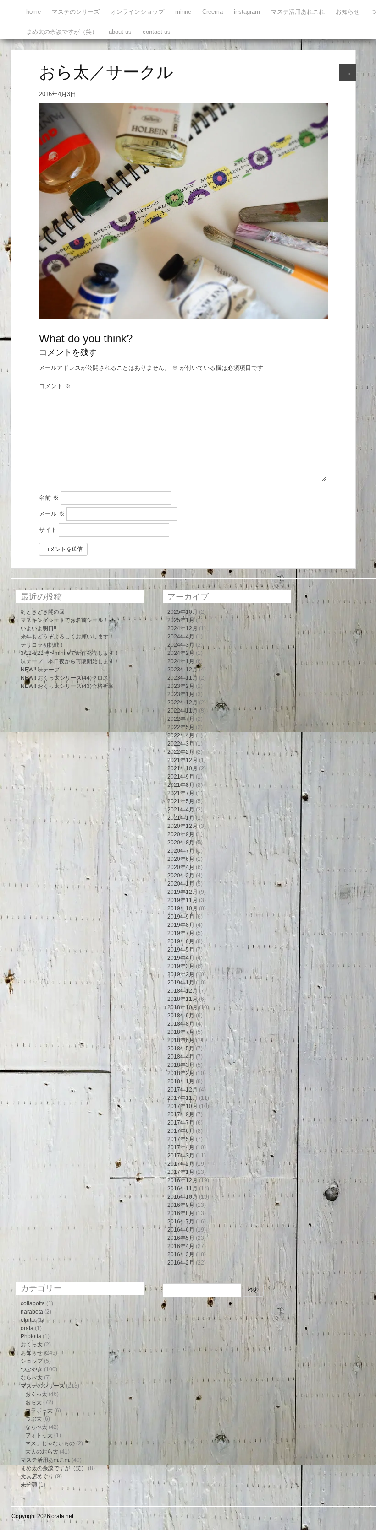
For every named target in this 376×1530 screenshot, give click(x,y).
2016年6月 (180, 1230)
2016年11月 (182, 1188)
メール (52, 513)
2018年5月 (180, 1048)
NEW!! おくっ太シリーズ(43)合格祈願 (67, 686)
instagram (247, 11)
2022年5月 (180, 727)
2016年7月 (180, 1221)
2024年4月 (180, 636)
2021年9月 (180, 776)
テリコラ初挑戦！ (43, 645)
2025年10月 (182, 612)
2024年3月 (180, 645)
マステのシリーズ (76, 11)
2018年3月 (180, 1065)
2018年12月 (182, 991)
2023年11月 (182, 678)
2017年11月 (182, 1098)
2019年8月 (180, 925)
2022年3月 (180, 744)
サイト (48, 529)
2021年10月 (182, 768)
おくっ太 (32, 1344)
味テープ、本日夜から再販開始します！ (70, 661)
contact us (157, 31)
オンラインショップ (137, 11)
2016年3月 (180, 1254)
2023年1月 (180, 694)
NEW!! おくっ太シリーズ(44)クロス (64, 678)
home (33, 11)
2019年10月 (182, 908)
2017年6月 (180, 1131)
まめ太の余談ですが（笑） (62, 31)
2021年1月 (180, 818)
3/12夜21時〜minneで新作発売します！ (70, 653)
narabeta (32, 1311)
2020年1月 (180, 884)
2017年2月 (180, 1164)
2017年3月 (180, 1155)
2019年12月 (182, 892)
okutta (28, 1320)
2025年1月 (180, 620)
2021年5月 (180, 801)
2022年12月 (182, 702)
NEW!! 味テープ (40, 669)
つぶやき (32, 1369)
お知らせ (347, 11)
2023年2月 (180, 686)
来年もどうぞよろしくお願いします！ (67, 636)
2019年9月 (180, 917)
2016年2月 (180, 1263)
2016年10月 (182, 1197)
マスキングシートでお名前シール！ (65, 620)
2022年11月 (182, 711)
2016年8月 (180, 1213)
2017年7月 (180, 1122)
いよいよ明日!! (38, 628)
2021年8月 (180, 785)
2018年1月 (180, 1081)
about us (120, 31)
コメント (55, 386)
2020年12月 (182, 826)
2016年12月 (182, 1180)
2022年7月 (180, 719)
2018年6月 (180, 1040)
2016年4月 (180, 1246)
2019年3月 (180, 966)
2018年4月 (180, 1057)
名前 (49, 497)
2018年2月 (180, 1073)
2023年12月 (182, 669)
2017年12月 (182, 1090)
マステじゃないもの (50, 1443)
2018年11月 (182, 999)
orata (27, 1328)
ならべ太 (32, 1377)
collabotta (33, 1303)
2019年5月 (180, 949)
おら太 (33, 1402)
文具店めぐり (37, 1476)
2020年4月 (180, 867)
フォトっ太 (39, 1435)
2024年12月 (182, 628)
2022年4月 (180, 735)
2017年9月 (180, 1114)
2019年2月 (180, 974)
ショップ (32, 1361)
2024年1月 (180, 661)
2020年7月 (180, 851)
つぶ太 (33, 1419)
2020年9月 (180, 834)
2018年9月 (180, 1015)
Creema (212, 11)
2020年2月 (180, 875)
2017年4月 (180, 1147)
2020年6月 (180, 859)
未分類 (29, 1484)
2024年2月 (180, 653)
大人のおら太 (41, 1452)
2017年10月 (182, 1106)
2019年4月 (180, 958)
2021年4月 (180, 809)
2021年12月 (182, 760)
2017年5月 (180, 1139)
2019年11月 (182, 900)
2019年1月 (180, 982)
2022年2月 (180, 752)
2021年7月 (180, 793)
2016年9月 (180, 1205)
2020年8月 (180, 842)
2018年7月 (180, 1032)
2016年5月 (180, 1238)
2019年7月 (180, 933)
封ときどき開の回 (43, 612)
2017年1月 (180, 1172)
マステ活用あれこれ (298, 11)
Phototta (31, 1336)
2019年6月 (180, 941)
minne (183, 11)
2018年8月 (180, 1024)
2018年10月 (182, 1007)
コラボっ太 (39, 1410)
